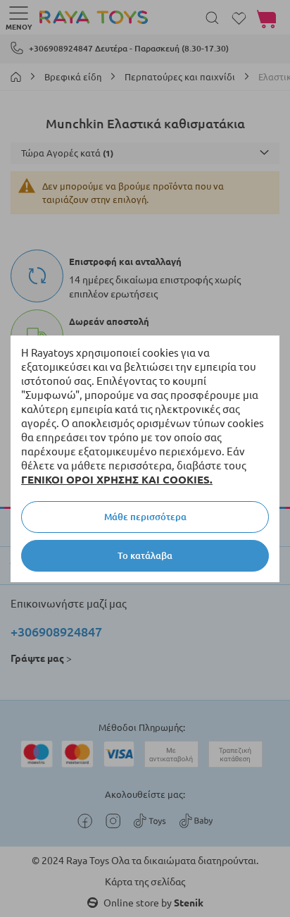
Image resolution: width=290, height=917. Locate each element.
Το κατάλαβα (145, 555)
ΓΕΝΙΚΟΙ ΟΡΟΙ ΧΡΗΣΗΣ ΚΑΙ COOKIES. (117, 480)
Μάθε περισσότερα (145, 517)
